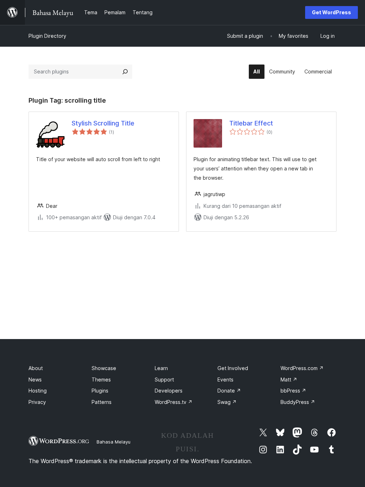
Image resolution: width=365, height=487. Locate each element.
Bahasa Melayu (113, 442)
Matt (289, 379)
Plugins (100, 391)
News (35, 379)
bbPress (293, 391)
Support (164, 379)
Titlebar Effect (251, 123)
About (36, 368)
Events (225, 379)
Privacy (37, 402)
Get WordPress (331, 12)
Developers (168, 391)
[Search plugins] (125, 72)
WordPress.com (302, 368)
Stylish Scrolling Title (103, 123)
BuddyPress (298, 402)
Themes (101, 379)
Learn (161, 368)
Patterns (102, 402)
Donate (229, 391)
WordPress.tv (173, 402)
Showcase (104, 368)
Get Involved (232, 368)
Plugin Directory (47, 36)
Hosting (38, 391)
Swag (227, 402)
